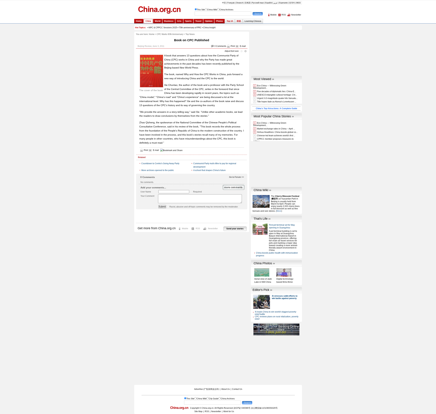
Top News (190, 34)
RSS (198, 228)
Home (151, 34)
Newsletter (213, 228)
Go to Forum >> (236, 177)
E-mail (243, 46)
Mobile (185, 228)
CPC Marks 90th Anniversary (170, 34)
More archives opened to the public (157, 170)
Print (233, 46)
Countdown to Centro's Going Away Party (160, 163)
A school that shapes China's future (209, 170)
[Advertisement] (191, 216)
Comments (221, 46)
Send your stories (235, 229)
